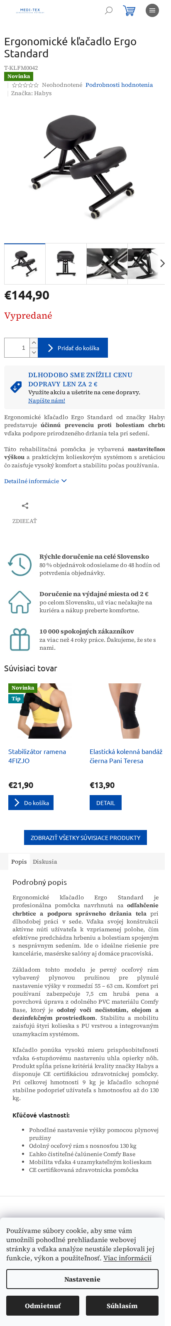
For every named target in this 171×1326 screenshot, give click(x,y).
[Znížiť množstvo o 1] (33, 352)
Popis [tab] (19, 861)
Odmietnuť (43, 1305)
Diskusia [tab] (45, 861)
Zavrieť (59, 505)
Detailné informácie (31, 481)
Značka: (31, 93)
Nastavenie (82, 1279)
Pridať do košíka (78, 347)
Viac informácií (127, 1257)
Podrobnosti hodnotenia (119, 85)
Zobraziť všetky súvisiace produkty (85, 837)
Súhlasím (122, 1305)
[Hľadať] (108, 10)
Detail (105, 802)
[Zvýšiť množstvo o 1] (33, 343)
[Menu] (152, 10)
